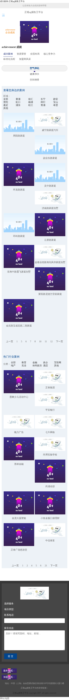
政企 (45, 362)
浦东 (18, 105)
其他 (5, 108)
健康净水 (34, 74)
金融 (34, 362)
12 (51, 341)
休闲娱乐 (37, 365)
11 (46, 341)
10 (40, 341)
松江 (30, 105)
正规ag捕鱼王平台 (33, 12)
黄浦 (18, 99)
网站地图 (4, 698)
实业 (24, 365)
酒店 (45, 365)
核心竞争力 (49, 54)
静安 (55, 99)
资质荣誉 (21, 54)
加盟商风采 (25, 59)
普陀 (5, 102)
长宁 (43, 99)
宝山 (55, 102)
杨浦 (30, 102)
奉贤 (55, 105)
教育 (24, 362)
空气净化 (34, 68)
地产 (13, 365)
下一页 (59, 341)
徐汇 (30, 99)
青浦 (43, 105)
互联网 (57, 362)
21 (46, 565)
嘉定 (5, 105)
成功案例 (8, 54)
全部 (5, 99)
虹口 (18, 102)
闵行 (43, 102)
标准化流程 (9, 59)
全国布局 (35, 54)
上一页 (9, 341)
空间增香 (34, 80)
